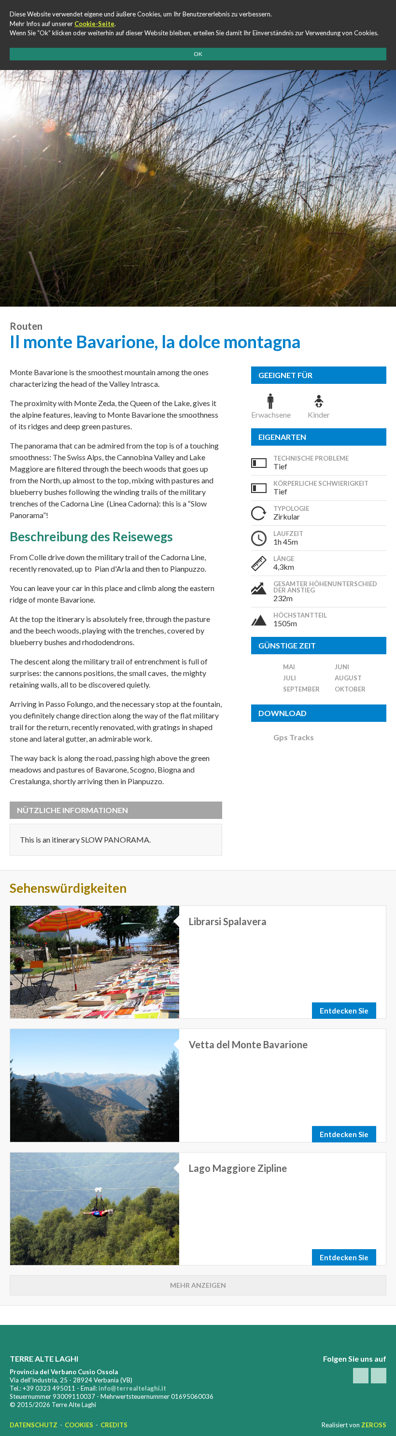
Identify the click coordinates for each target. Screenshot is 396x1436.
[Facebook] (360, 1375)
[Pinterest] (378, 1375)
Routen (26, 326)
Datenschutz (33, 1425)
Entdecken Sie (344, 1010)
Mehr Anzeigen (198, 1285)
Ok (198, 53)
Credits (113, 1425)
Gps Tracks (293, 737)
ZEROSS (373, 1425)
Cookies (79, 1425)
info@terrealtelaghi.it (132, 1388)
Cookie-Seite (94, 24)
